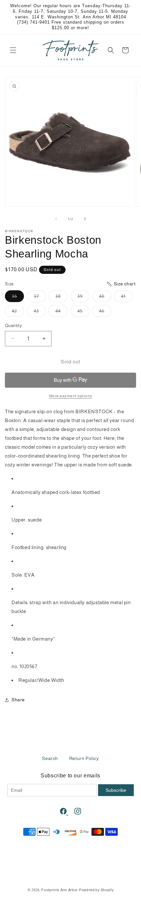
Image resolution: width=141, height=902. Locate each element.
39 (83, 297)
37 (40, 297)
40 (105, 297)
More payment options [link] (70, 396)
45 (83, 312)
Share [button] (18, 699)
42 (18, 312)
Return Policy (84, 758)
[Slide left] (56, 219)
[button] (13, 50)
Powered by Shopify (96, 890)
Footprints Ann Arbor (59, 890)
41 (126, 297)
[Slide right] (85, 219)
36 (18, 297)
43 (40, 312)
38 (61, 297)
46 (105, 312)
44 (61, 312)
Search (50, 758)
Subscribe (116, 790)
